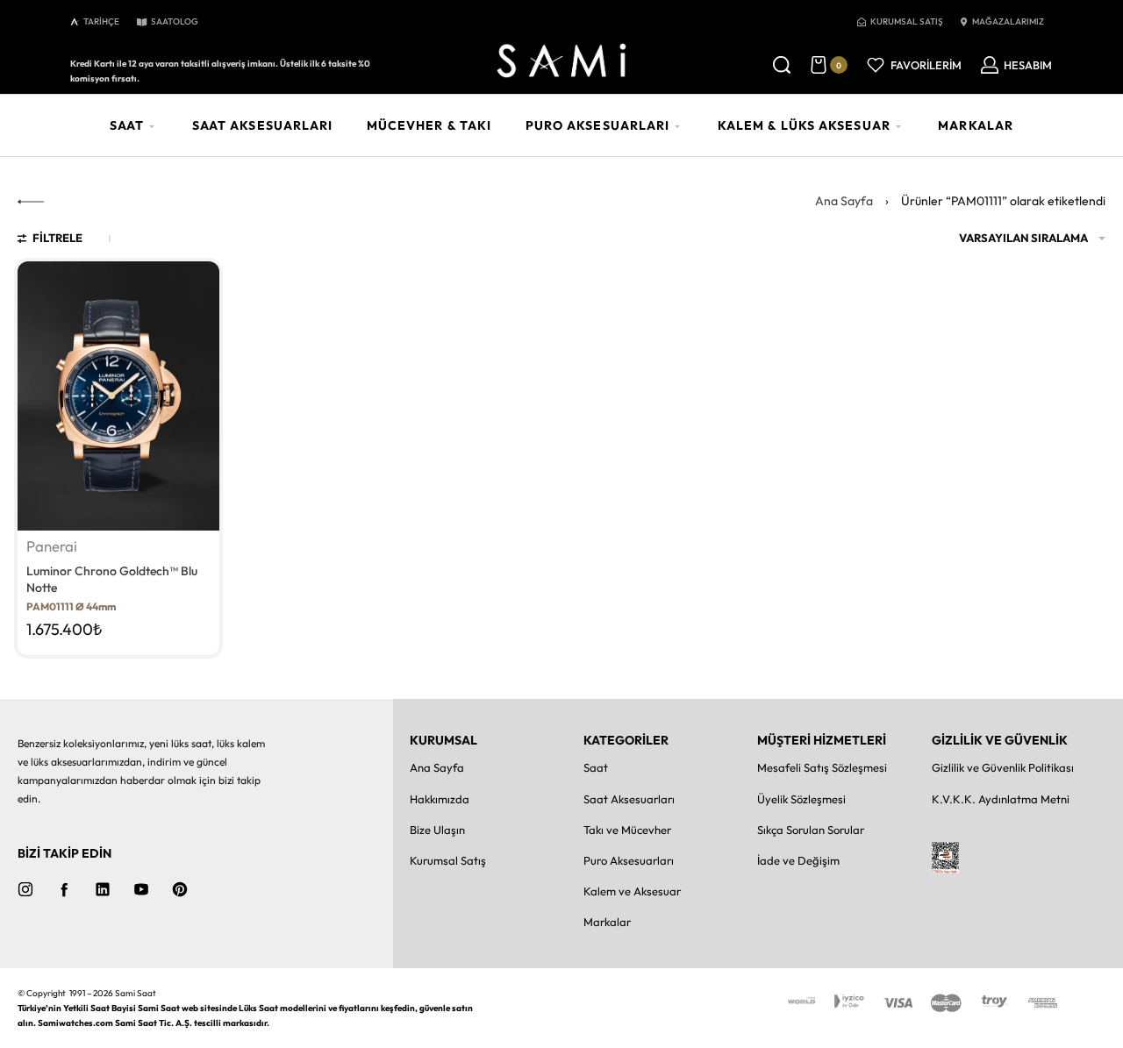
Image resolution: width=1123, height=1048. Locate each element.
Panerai (51, 546)
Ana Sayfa (844, 201)
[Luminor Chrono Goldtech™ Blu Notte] (118, 396)
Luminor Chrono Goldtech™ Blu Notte (111, 579)
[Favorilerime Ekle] (196, 285)
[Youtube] (141, 889)
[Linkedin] (103, 889)
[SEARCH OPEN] (781, 65)
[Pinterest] (180, 889)
